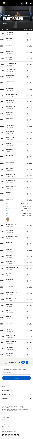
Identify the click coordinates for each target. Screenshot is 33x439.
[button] (30, 3)
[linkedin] (15, 434)
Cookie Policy (5, 419)
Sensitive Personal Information (9, 431)
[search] (22, 3)
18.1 (7, 203)
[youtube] (12, 434)
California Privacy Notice (8, 429)
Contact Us (4, 424)
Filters (5, 23)
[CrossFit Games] (5, 3)
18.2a (7, 208)
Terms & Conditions (7, 415)
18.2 (7, 206)
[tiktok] (18, 434)
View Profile (13, 219)
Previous (11, 362)
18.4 (7, 213)
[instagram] (9, 434)
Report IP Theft (5, 426)
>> (27, 362)
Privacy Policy (5, 417)
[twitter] (6, 434)
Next (23, 362)
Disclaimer (4, 422)
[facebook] (3, 434)
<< (6, 362)
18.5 (7, 215)
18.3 (7, 210)
